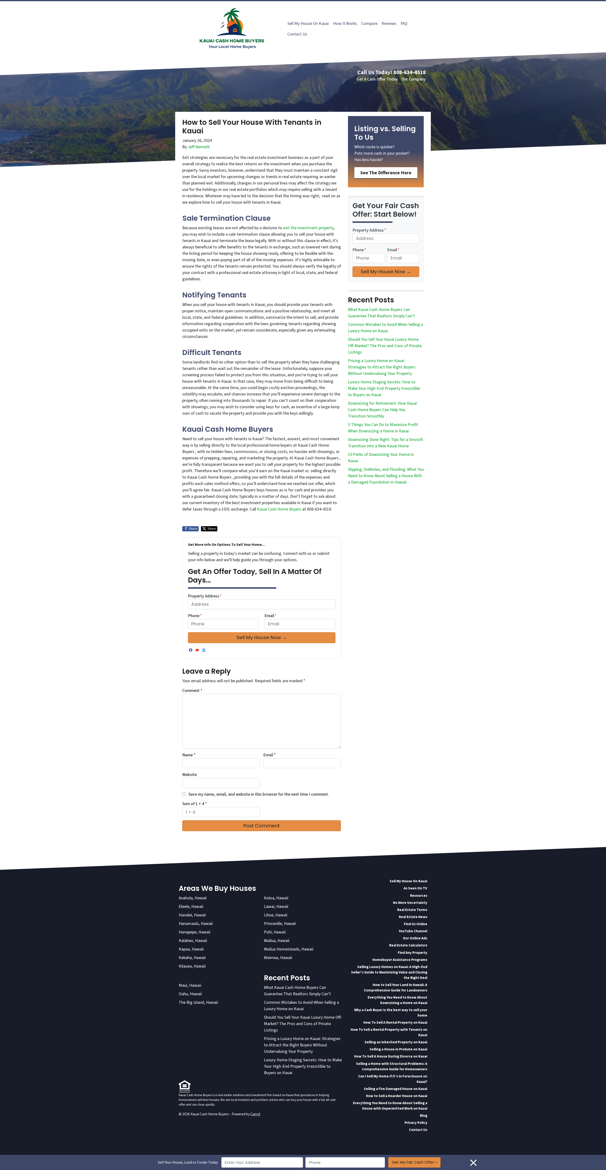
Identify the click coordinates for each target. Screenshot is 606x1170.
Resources (418, 895)
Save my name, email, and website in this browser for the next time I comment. (258, 794)
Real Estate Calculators (408, 945)
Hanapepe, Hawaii (194, 932)
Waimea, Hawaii (278, 958)
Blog (423, 1115)
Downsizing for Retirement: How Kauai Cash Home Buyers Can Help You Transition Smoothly (382, 409)
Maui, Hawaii (190, 985)
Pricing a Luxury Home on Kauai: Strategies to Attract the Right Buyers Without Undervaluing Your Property (381, 367)
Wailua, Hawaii (277, 941)
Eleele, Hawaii (191, 907)
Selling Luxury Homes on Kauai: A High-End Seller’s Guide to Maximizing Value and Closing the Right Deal (389, 972)
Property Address (205, 596)
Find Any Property (412, 952)
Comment (192, 691)
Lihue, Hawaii (275, 915)
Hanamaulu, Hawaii (196, 924)
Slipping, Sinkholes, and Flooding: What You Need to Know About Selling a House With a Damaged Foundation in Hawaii (386, 475)
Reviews (389, 24)
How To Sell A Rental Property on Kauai (395, 1022)
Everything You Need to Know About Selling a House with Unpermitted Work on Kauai (390, 1105)
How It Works (345, 24)
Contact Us (297, 34)
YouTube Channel (413, 931)
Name (189, 755)
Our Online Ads (415, 938)
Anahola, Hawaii (193, 898)
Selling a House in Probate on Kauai (398, 1049)
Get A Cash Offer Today (377, 79)
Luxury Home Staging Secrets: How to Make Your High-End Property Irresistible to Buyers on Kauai (384, 388)
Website (189, 775)
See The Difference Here (385, 172)
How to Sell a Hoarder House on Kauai (396, 1095)
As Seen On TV (415, 888)
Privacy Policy (416, 1122)
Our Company (413, 79)
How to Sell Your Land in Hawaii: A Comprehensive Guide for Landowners (395, 987)
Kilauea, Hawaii (192, 966)
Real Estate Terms (412, 909)
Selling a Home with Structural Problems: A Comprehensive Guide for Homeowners (391, 1066)
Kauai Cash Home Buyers (279, 509)
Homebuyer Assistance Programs (399, 959)
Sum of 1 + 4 (194, 804)
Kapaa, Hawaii (191, 949)
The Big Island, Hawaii (198, 1002)
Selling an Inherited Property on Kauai (396, 1042)
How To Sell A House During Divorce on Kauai (390, 1056)
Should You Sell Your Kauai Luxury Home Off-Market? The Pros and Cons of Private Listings (385, 345)
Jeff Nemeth (199, 147)
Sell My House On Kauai (308, 24)
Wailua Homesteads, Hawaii (288, 949)
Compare (369, 24)
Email (270, 616)
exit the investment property (308, 228)
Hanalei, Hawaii (192, 915)
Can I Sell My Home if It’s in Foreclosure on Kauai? (392, 1079)
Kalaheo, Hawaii (193, 941)
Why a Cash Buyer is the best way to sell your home (390, 1012)
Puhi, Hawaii (275, 932)
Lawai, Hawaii (276, 907)
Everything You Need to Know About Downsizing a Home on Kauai (397, 1000)
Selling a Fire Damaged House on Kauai (395, 1088)
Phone (195, 616)
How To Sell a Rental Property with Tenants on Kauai (389, 1032)
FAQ (404, 24)
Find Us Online (415, 924)
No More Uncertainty (410, 902)
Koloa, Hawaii (276, 898)
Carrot (255, 1114)
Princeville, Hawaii (280, 924)
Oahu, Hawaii (190, 994)
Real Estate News (413, 916)
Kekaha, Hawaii (192, 958)
